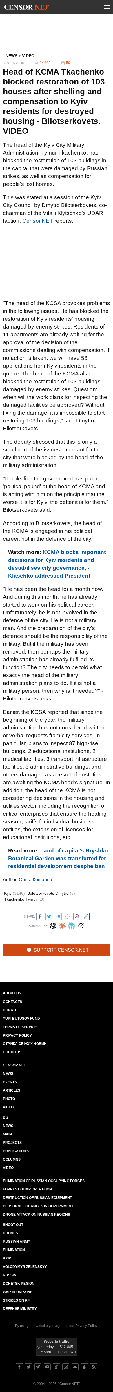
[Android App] (75, 1366)
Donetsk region (18, 1284)
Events (10, 1082)
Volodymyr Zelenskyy (25, 1267)
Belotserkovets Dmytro (51, 893)
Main (7, 1134)
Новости (12, 1052)
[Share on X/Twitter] (48, 915)
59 (68, 63)
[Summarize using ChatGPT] (53, 925)
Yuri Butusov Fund (21, 1019)
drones (10, 1233)
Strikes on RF (16, 1300)
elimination (14, 1250)
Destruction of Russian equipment (37, 1198)
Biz (5, 1117)
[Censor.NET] (26, 8)
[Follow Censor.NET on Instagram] (65, 1366)
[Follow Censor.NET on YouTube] (47, 1366)
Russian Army (16, 1241)
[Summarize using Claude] (62, 925)
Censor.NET (37, 221)
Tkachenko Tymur (25, 899)
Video (28, 55)
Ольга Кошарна (35, 879)
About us (12, 993)
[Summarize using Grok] (80, 925)
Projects (12, 1143)
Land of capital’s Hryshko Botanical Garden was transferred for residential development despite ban (58, 858)
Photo (9, 1099)
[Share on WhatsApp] (67, 915)
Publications (16, 1151)
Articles (11, 1090)
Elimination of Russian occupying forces (44, 1181)
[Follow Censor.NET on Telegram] (37, 1366)
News (11, 55)
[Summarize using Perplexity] (71, 925)
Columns (12, 1159)
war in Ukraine (17, 1292)
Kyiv (14, 893)
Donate (10, 1010)
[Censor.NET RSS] (93, 1366)
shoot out (13, 1225)
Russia (9, 1275)
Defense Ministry (20, 1309)
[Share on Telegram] (58, 915)
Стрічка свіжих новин (25, 1044)
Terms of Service (20, 1027)
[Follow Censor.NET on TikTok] (56, 1366)
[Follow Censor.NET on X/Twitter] (28, 1366)
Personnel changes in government (38, 1206)
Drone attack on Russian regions (36, 1215)
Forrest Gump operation (27, 1189)
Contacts (12, 1002)
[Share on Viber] (76, 915)
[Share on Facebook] (39, 915)
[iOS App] (84, 1366)
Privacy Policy (17, 1035)
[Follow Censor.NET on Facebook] (19, 1366)
